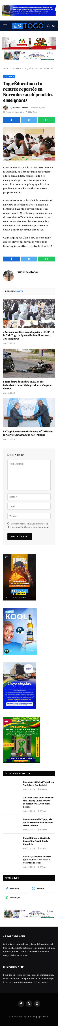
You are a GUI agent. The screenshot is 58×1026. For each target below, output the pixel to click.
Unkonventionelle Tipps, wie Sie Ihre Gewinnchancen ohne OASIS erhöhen (38, 822)
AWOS (46, 1016)
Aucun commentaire (15, 112)
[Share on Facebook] (11, 120)
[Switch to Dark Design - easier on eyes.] (48, 26)
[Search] (53, 25)
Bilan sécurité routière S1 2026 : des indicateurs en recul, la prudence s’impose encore (27, 385)
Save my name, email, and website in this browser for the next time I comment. (28, 525)
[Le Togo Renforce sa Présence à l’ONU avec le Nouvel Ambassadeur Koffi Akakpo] (29, 412)
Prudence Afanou (20, 108)
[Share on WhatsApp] (46, 120)
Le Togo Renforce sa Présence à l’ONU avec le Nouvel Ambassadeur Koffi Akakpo (28, 433)
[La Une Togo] (28, 26)
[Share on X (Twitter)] (29, 120)
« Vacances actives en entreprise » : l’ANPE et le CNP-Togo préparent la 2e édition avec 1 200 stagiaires (28, 335)
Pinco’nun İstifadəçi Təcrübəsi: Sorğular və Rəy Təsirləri (38, 783)
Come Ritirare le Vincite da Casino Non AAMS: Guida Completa (36, 841)
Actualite (9, 77)
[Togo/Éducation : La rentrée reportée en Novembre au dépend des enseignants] (29, 143)
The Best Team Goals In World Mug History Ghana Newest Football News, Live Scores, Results (38, 802)
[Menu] (5, 25)
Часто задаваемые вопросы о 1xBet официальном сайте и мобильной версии (37, 859)
